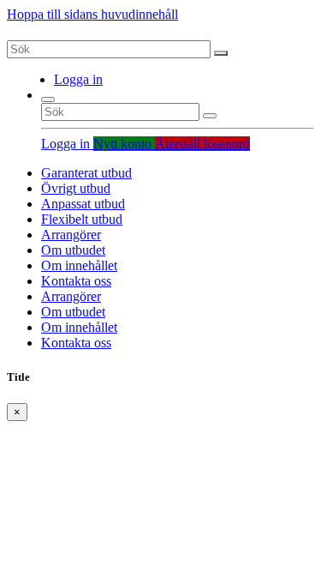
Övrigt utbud (75, 188)
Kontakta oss (76, 281)
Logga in (78, 79)
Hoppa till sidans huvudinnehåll (92, 14)
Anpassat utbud (83, 203)
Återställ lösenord (202, 143)
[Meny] (48, 99)
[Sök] (221, 53)
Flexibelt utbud (81, 219)
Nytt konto (124, 143)
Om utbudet (73, 250)
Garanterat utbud (86, 173)
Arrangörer (71, 234)
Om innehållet (79, 265)
